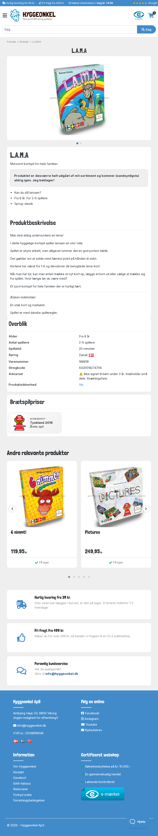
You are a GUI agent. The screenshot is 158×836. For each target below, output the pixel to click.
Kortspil (24, 41)
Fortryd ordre (22, 795)
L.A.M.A (37, 41)
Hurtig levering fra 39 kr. (20, 3)
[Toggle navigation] (4, 15)
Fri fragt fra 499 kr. (53, 3)
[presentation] (12, 509)
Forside (11, 41)
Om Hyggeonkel (24, 766)
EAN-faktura (22, 783)
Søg (148, 29)
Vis (81, 385)
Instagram (91, 719)
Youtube (91, 724)
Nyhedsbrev (93, 730)
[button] (69, 577)
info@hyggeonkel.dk (61, 674)
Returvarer (20, 789)
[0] (151, 15)
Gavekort (19, 778)
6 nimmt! (18, 532)
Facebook (91, 713)
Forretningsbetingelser (29, 800)
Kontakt (18, 772)
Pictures (92, 532)
